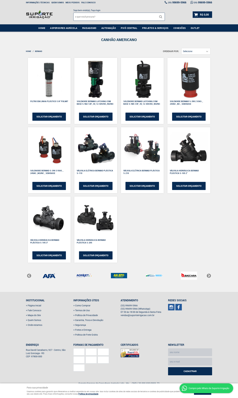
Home (41, 28)
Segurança (80, 324)
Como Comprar (83, 305)
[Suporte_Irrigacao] (171, 307)
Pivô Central (129, 28)
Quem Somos (57, 2)
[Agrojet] (84, 275)
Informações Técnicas (38, 2)
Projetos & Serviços (155, 28)
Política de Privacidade (86, 315)
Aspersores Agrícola (63, 28)
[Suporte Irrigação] (178, 307)
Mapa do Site (34, 315)
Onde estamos (35, 324)
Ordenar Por (170, 51)
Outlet (195, 28)
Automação (108, 28)
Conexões (179, 28)
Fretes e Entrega (83, 329)
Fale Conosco (88, 2)
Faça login (95, 10)
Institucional (35, 300)
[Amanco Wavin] (154, 275)
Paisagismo (89, 28)
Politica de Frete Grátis (86, 334)
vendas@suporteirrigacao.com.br (137, 315)
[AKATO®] (119, 275)
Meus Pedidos (73, 2)
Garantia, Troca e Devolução (89, 320)
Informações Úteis (86, 300)
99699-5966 (177, 2)
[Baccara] (189, 275)
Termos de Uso (82, 310)
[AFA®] (49, 275)
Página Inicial (34, 305)
